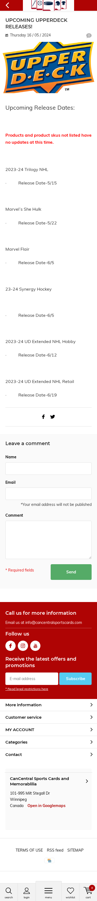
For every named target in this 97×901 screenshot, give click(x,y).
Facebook (10, 646)
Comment (14, 515)
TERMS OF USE (29, 850)
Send (71, 571)
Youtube (35, 646)
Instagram (23, 646)
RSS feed (55, 850)
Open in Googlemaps (46, 805)
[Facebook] (43, 417)
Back (7, 5)
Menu (48, 897)
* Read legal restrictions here (26, 689)
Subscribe (75, 678)
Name (10, 457)
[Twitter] (52, 417)
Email (10, 482)
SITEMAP (75, 850)
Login (27, 897)
